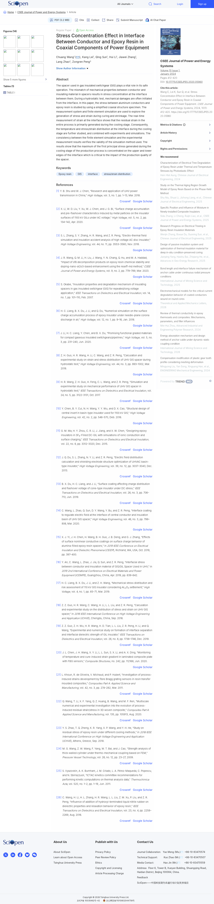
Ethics (98, 862)
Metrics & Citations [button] (171, 124)
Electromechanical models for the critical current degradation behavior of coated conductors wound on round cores (186, 294)
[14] (58, 510)
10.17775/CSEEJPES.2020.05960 (184, 81)
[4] (58, 257)
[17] (58, 582)
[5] (58, 284)
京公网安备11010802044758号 (120, 900)
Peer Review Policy (105, 857)
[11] (58, 430)
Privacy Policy (103, 851)
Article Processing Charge (109, 873)
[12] (58, 457)
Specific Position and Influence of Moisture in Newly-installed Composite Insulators (184, 209)
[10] (58, 408)
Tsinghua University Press (68, 862)
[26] (59, 797)
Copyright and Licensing (108, 868)
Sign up (202, 4)
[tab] (186, 125)
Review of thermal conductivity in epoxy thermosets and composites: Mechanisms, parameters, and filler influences (182, 317)
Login (180, 4)
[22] (59, 701)
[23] (59, 727)
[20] (59, 652)
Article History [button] (168, 132)
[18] (58, 605)
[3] (58, 235)
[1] (57, 191)
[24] (59, 748)
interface (93, 174)
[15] (58, 537)
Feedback (142, 877)
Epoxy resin (65, 174)
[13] (58, 484)
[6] (58, 310)
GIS (80, 174)
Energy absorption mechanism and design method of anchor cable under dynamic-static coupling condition (184, 339)
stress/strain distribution (117, 174)
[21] (58, 674)
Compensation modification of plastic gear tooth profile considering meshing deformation (185, 360)
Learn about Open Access (68, 857)
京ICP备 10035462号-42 (88, 900)
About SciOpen (62, 851)
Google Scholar (142, 201)
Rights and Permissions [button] (173, 148)
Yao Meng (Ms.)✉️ (173, 851)
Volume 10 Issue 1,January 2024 (170, 72)
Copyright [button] (166, 140)
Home (11, 12)
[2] (58, 208)
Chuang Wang (65, 57)
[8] (58, 355)
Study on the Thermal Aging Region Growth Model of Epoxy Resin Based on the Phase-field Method (185, 189)
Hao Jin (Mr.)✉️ (171, 862)
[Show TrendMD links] (210, 381)
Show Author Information (71, 68)
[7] (58, 333)
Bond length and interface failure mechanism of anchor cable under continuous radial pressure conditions (185, 272)
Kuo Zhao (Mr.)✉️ (173, 857)
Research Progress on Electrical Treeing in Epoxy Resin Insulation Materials (183, 228)
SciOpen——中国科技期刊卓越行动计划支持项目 (163, 882)
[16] (58, 562)
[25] (59, 770)
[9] (58, 382)
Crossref (125, 201)
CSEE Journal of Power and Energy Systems (41, 12)
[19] (58, 625)
